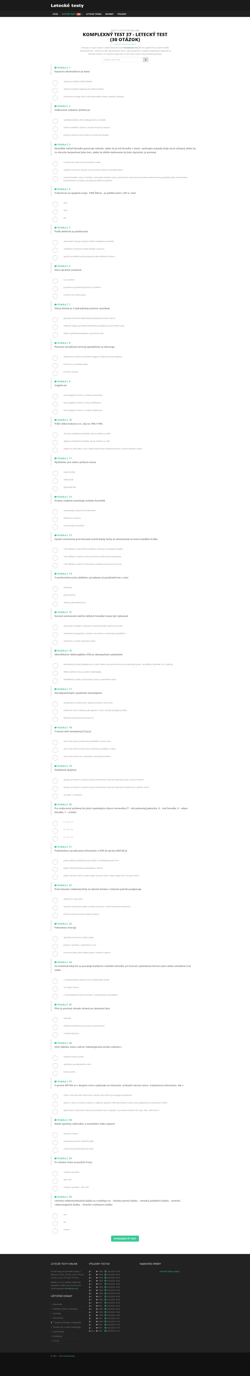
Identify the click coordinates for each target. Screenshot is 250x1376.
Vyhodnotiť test (125, 1238)
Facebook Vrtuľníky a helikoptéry (67, 1322)
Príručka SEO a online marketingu (67, 1327)
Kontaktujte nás (71, 1288)
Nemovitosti (58, 1318)
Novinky (109, 14)
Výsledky (121, 14)
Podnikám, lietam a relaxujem (65, 1309)
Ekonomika (57, 1304)
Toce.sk (56, 1340)
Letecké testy (72, 14)
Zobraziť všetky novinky (169, 1271)
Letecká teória (93, 14)
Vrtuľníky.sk (57, 1336)
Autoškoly (57, 1313)
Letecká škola (58, 1331)
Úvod (55, 14)
